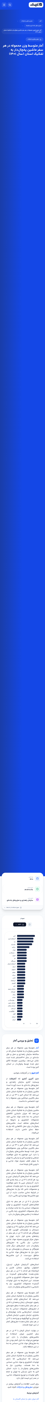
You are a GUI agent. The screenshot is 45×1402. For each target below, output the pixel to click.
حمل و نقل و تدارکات (27, 21)
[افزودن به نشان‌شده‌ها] (29, 924)
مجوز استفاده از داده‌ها (12, 907)
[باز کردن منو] (4, 4)
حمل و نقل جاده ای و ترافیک (33, 26)
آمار (40, 21)
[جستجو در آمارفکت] (9, 4)
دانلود (19, 924)
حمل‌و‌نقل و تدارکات (25, 1387)
